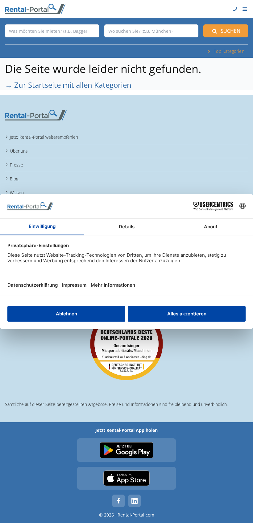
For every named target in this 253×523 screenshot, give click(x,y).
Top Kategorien (229, 51)
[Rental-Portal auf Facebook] (118, 501)
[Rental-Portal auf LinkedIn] (134, 501)
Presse (16, 165)
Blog (14, 179)
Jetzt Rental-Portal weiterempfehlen (44, 137)
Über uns (19, 151)
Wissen (17, 193)
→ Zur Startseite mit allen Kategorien (68, 85)
